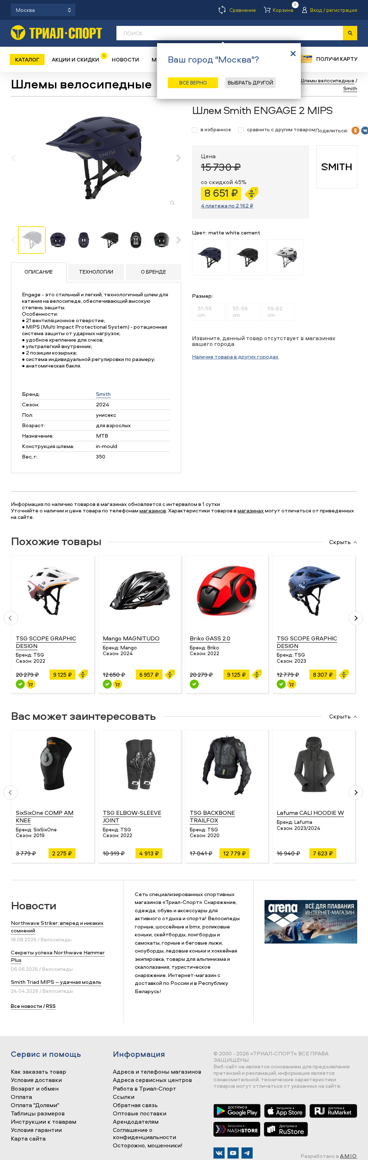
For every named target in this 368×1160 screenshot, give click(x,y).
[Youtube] (233, 1153)
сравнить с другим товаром (281, 130)
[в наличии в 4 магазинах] (107, 684)
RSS (51, 1006)
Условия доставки (36, 1080)
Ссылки (123, 1097)
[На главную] (56, 32)
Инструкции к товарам (43, 1121)
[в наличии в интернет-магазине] (30, 684)
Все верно (193, 82)
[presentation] (17, 158)
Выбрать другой (250, 82)
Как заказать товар (38, 1071)
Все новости (26, 1006)
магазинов (152, 510)
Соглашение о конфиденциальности (144, 1134)
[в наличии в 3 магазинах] (20, 684)
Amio (348, 1156)
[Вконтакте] (219, 1153)
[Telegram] (247, 1153)
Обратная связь (135, 1105)
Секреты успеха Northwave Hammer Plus (58, 956)
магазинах (251, 510)
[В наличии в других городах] (194, 684)
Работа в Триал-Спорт (144, 1088)
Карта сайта (28, 1138)
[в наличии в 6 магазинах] (281, 684)
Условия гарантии (36, 1130)
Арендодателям (135, 1121)
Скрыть (340, 542)
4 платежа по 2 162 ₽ (227, 205)
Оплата (21, 1097)
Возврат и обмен (35, 1088)
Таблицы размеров (38, 1113)
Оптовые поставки (139, 1113)
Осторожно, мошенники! (148, 1145)
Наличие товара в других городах (235, 356)
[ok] (355, 130)
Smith (103, 394)
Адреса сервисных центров (152, 1080)
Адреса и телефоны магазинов (157, 1071)
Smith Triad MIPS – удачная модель (56, 982)
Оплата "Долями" (35, 1105)
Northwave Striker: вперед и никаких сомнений (57, 926)
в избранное (216, 130)
